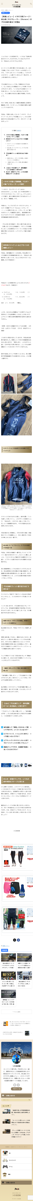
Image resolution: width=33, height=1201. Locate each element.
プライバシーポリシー (23, 1147)
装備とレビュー (6, 946)
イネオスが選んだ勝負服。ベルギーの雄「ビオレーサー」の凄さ (17, 136)
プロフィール (16, 1089)
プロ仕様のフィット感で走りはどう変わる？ (17, 154)
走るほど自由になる (16, 1193)
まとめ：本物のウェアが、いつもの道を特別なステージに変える (17, 173)
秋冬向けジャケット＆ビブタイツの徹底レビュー (17, 140)
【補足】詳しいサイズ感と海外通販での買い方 (17, 163)
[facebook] (18, 940)
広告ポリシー (13, 1147)
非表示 (19, 130)
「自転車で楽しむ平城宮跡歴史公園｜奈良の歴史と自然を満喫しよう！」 (21, 1112)
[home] (18, 1085)
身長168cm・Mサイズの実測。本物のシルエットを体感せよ (17, 159)
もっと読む (17, 1012)
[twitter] (14, 940)
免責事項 (7, 1147)
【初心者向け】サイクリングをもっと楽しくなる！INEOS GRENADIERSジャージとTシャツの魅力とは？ (24, 986)
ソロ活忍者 (16, 6)
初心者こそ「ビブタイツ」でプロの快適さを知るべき (17, 149)
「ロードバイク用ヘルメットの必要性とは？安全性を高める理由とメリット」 (21, 1122)
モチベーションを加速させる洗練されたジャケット (17, 144)
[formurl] (14, 1085)
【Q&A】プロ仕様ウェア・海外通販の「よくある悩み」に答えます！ (16, 169)
